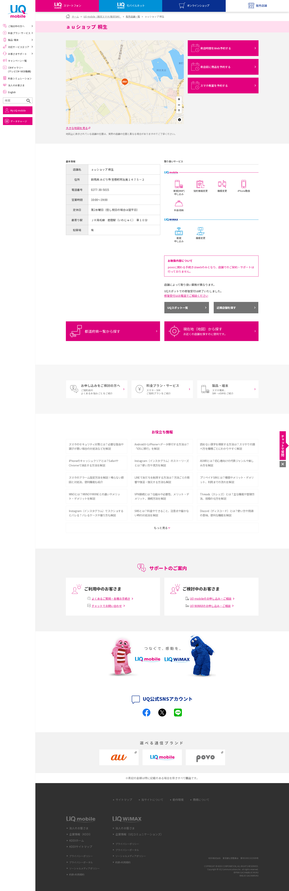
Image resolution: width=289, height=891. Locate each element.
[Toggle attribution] (179, 119)
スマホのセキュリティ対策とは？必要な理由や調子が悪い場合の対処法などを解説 (96, 446)
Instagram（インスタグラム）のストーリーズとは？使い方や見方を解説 (161, 463)
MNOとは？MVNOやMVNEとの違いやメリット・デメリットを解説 (94, 496)
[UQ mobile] (18, 11)
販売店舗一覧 (133, 16)
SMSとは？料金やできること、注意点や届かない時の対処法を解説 (161, 513)
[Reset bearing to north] (179, 110)
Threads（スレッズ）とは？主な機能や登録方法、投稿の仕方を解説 (227, 496)
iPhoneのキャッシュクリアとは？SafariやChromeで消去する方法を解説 (93, 463)
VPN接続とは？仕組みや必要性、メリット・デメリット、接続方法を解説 (161, 496)
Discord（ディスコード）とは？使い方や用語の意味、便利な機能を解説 (226, 513)
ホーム (75, 16)
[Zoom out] (179, 105)
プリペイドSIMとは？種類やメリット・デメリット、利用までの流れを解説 (227, 479)
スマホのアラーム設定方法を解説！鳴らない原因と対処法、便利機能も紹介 (96, 479)
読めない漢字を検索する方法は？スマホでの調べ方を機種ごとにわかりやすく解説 (227, 446)
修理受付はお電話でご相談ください (186, 296)
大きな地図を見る (77, 128)
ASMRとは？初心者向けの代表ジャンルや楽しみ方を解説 (227, 463)
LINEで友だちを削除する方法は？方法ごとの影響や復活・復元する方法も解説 (162, 479)
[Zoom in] (179, 99)
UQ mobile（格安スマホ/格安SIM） (102, 16)
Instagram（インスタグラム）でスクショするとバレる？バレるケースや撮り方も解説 (96, 513)
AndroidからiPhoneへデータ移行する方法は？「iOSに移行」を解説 (161, 446)
